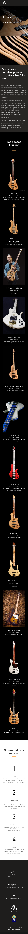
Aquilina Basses (9, 927)
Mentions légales (19, 927)
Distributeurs (11, 929)
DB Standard (14, 239)
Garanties (17, 929)
